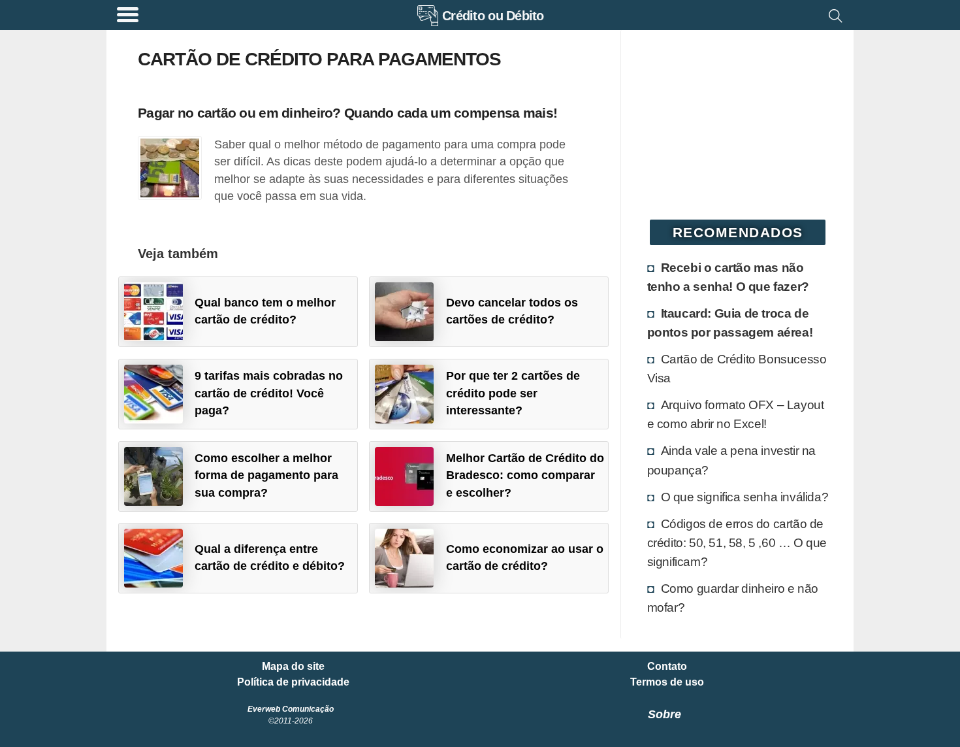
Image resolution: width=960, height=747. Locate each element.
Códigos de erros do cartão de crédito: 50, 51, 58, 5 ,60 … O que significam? (737, 542)
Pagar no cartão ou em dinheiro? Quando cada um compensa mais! (347, 112)
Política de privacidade (293, 682)
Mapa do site (293, 666)
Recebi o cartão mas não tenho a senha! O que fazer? (728, 276)
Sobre (664, 714)
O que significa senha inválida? (745, 497)
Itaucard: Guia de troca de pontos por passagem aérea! (730, 322)
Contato (667, 666)
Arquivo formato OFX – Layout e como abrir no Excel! (735, 414)
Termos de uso (667, 682)
